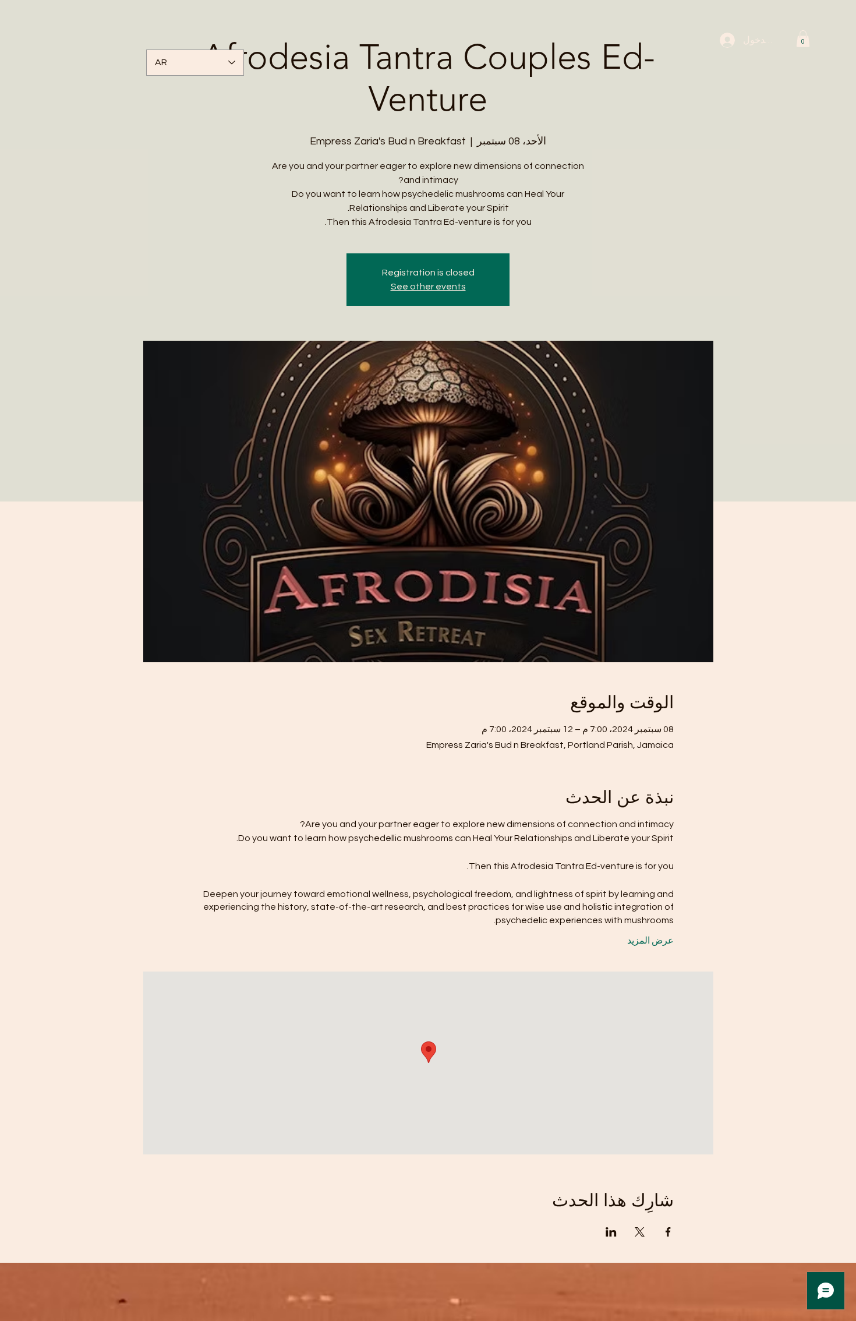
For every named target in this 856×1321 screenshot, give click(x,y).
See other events (428, 286)
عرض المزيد (650, 940)
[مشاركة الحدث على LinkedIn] (611, 1232)
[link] (803, 38)
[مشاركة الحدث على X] (639, 1232)
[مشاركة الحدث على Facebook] (668, 1232)
